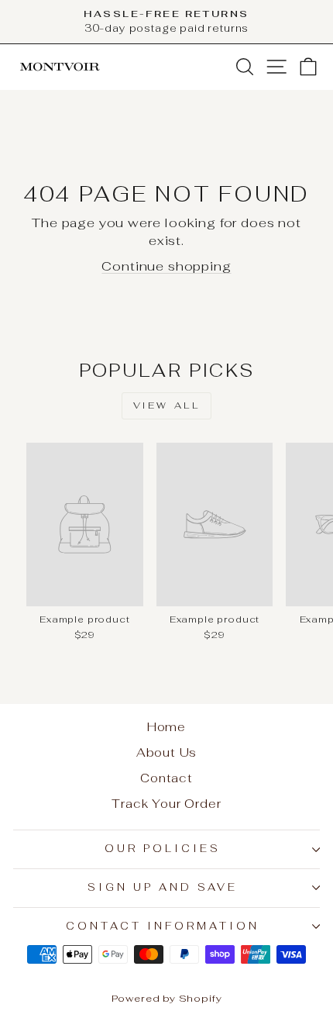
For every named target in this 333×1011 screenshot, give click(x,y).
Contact (166, 778)
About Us (166, 752)
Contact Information (162, 926)
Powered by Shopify (167, 998)
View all (167, 405)
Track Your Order (166, 803)
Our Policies (163, 848)
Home (166, 726)
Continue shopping (166, 265)
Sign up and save (163, 887)
